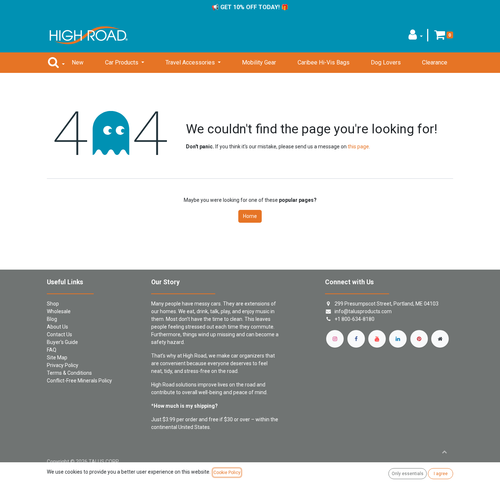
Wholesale (59, 311)
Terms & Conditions (69, 373)
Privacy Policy (62, 365)
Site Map (57, 357)
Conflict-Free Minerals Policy (79, 381)
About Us (57, 327)
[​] (335, 339)
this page (358, 146)
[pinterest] (419, 339)
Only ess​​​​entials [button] (407, 473)
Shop (53, 304)
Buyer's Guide (62, 342)
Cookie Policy (226, 472)
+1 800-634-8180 (354, 319)
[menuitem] (77, 62)
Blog (52, 319)
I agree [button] (441, 473)
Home (250, 216)
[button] (415, 36)
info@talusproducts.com (363, 311)
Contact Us (59, 334)
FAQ (51, 350)
